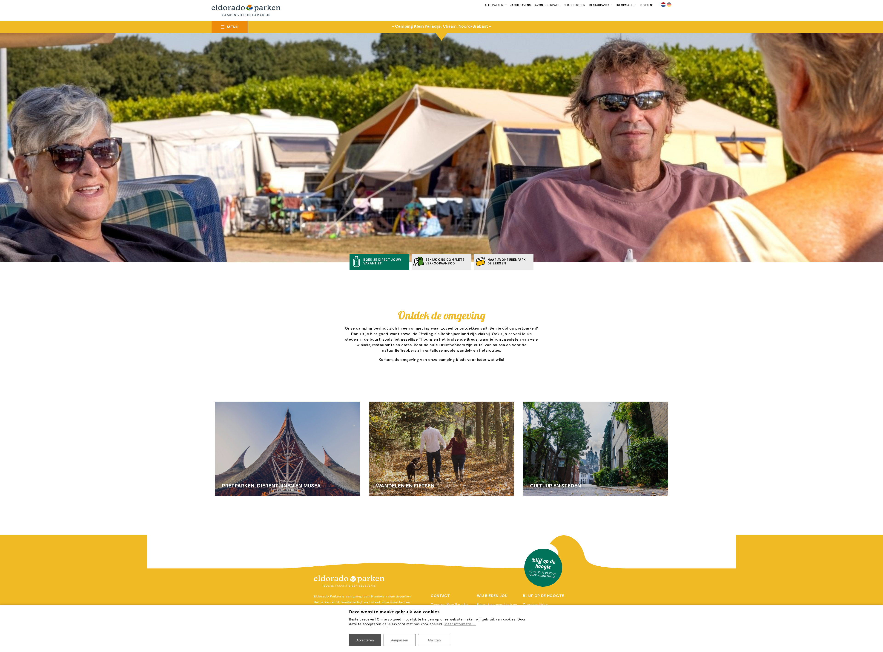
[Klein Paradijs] (441, 581)
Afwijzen (434, 640)
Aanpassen (399, 640)
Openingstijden (535, 604)
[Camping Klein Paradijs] (246, 10)
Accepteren (365, 640)
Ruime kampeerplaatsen (497, 604)
